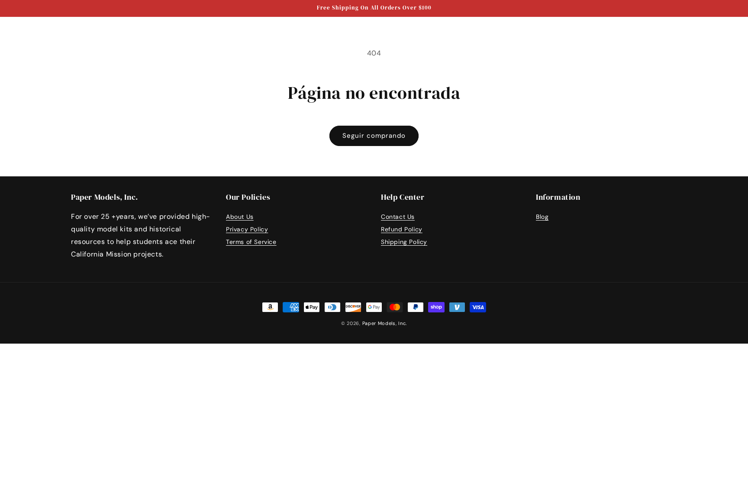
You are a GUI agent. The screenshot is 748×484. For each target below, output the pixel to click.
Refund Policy (401, 229)
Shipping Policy (404, 242)
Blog (542, 217)
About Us (240, 217)
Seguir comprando (374, 135)
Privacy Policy (247, 229)
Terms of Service (251, 242)
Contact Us (398, 217)
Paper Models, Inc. (384, 323)
